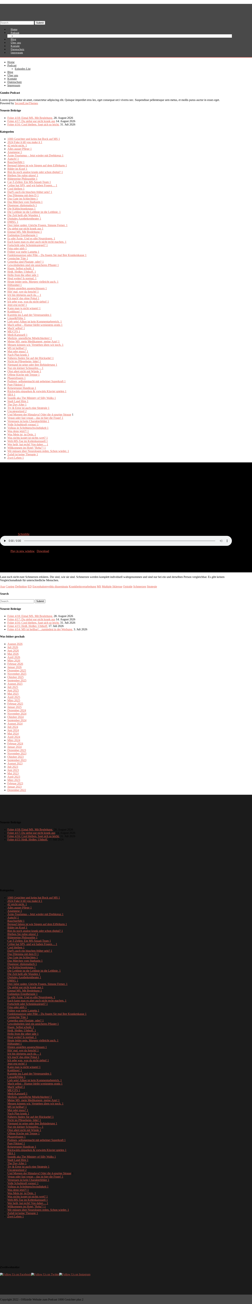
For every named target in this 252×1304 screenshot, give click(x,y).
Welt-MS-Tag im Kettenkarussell (27, 441)
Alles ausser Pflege (19, 148)
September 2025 (16, 680)
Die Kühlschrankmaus (21, 208)
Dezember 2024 (16, 710)
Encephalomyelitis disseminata (50, 586)
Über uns (12, 75)
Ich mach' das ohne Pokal (23, 298)
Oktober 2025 (15, 677)
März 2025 (13, 700)
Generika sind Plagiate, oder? (25, 261)
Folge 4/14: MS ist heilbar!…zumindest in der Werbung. (40, 629)
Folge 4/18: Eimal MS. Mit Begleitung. (30, 117)
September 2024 (16, 720)
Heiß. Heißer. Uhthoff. (21, 271)
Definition (21, 586)
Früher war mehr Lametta (23, 251)
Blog (10, 72)
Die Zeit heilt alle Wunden (23, 215)
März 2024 (13, 740)
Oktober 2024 (15, 717)
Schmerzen (139, 586)
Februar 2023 (15, 783)
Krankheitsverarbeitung (82, 586)
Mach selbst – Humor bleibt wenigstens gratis (35, 324)
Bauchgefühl (16, 162)
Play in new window (23, 551)
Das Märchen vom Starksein (25, 202)
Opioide (127, 586)
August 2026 (15, 643)
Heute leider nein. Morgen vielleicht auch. (32, 281)
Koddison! (14, 311)
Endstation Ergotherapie (22, 235)
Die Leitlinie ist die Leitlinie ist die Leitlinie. (34, 211)
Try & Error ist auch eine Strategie (28, 407)
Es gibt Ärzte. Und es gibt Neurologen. (31, 238)
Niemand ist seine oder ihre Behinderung (32, 364)
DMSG (12, 221)
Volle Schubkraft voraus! (23, 424)
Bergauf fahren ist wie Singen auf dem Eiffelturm (37, 165)
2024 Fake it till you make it (24, 142)
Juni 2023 (13, 770)
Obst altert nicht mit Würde (24, 371)
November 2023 (16, 753)
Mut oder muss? (17, 351)
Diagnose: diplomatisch (22, 205)
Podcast (11, 65)
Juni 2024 (13, 730)
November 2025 (16, 673)
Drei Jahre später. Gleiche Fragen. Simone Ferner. (37, 225)
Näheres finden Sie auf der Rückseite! (30, 358)
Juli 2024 (12, 726)
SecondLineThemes (26, 103)
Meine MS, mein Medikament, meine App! (33, 341)
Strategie (152, 586)
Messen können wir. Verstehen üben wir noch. (35, 344)
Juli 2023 (12, 766)
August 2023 (15, 763)
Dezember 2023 (16, 750)
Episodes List (25, 36)
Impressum (17, 52)
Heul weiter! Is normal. (22, 278)
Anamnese (14, 152)
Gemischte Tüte (17, 258)
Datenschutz (14, 82)
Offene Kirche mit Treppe (23, 374)
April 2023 (13, 776)
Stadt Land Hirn (17, 401)
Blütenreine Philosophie (22, 178)
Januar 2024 (14, 746)
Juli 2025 (12, 687)
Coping (10, 586)
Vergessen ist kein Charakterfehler (28, 421)
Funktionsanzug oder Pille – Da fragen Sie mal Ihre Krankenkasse (47, 255)
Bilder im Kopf (17, 168)
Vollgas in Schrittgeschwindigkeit (28, 427)
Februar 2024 (15, 743)
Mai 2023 (13, 773)
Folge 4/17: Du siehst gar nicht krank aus (31, 121)
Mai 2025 (13, 693)
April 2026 (13, 657)
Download (43, 551)
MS (99, 586)
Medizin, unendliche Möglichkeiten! (29, 338)
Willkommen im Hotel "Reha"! (26, 447)
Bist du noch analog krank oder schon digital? (35, 172)
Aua (2, 586)
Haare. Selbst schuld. (20, 268)
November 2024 (16, 713)
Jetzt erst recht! (17, 304)
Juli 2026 (12, 647)
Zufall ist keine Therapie (22, 454)
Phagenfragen (16, 378)
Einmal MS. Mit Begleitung (24, 231)
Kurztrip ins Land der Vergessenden (29, 314)
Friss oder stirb (17, 248)
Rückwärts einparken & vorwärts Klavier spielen (36, 391)
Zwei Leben (15, 457)
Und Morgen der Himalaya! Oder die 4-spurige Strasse (39, 414)
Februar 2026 (15, 663)
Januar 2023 (14, 786)
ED (30, 586)
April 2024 (13, 736)
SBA (11, 394)
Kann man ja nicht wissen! (24, 308)
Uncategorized (17, 411)
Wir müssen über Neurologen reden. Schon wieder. (38, 451)
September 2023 (16, 760)
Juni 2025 (13, 690)
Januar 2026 (14, 667)
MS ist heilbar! (17, 348)
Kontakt (12, 78)
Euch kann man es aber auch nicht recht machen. (36, 241)
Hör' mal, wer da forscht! (23, 291)
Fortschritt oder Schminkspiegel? (27, 245)
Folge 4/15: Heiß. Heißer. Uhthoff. (27, 626)
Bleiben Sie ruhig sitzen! (22, 175)
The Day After (17, 404)
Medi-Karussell (17, 334)
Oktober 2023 (15, 756)
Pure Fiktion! (16, 384)
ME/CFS (13, 331)
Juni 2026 (13, 650)
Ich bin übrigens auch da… (24, 295)
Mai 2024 (13, 733)
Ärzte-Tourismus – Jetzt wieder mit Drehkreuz (35, 155)
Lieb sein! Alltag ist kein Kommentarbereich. (34, 321)
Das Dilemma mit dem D (23, 195)
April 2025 (13, 697)
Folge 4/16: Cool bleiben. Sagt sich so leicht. (33, 124)
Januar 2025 (14, 707)
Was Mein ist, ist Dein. (21, 434)
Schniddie (24, 534)
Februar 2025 (15, 703)
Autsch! (13, 158)
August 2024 (15, 723)
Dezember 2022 (16, 790)
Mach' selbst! (16, 328)
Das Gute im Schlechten (22, 198)
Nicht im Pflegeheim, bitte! (24, 361)
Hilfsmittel (14, 285)
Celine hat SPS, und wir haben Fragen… (32, 185)
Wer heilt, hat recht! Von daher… (27, 444)
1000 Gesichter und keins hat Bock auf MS (33, 138)
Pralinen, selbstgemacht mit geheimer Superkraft (36, 381)
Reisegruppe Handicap (21, 388)
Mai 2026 (13, 653)
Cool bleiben (16, 188)
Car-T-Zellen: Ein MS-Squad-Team (29, 182)
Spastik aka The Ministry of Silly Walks (31, 397)
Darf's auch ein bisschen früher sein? (29, 192)
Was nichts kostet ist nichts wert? (27, 437)
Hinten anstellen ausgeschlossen (27, 288)
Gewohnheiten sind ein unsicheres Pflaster (33, 265)
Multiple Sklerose (112, 586)
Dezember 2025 (16, 670)
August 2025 (15, 683)
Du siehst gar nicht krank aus (25, 228)
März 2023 (13, 780)
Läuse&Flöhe (16, 318)
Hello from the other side (23, 275)
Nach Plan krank (18, 354)
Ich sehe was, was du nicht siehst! (28, 301)
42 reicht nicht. (17, 145)
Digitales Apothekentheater (24, 218)
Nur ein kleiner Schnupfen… (25, 368)
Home (11, 62)
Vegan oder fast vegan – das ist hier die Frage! (35, 417)
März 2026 (13, 660)
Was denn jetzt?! (18, 431)
